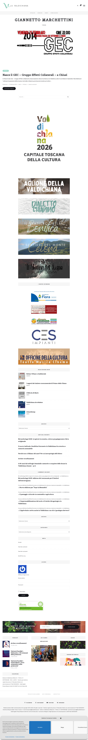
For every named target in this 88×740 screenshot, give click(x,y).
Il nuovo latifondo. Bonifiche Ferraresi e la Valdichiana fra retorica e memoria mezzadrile (42, 447)
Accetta (40, 727)
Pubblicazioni (54, 13)
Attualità (32, 13)
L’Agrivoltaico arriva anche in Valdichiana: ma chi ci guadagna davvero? (44, 510)
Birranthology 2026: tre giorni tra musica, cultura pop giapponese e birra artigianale (43, 440)
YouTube (51, 703)
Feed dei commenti (23, 551)
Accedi (19, 542)
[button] (61, 718)
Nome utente (21, 578)
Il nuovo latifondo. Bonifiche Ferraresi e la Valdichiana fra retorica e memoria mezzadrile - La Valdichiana (43, 485)
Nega (62, 727)
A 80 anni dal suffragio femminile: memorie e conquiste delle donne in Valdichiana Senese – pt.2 (42, 465)
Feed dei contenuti (22, 547)
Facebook (29, 703)
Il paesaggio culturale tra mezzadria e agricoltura (37, 494)
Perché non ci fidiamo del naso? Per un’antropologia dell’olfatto (40, 453)
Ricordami (22, 592)
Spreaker (61, 703)
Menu (84, 5)
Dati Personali (46, 694)
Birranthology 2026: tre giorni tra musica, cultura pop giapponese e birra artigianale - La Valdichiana (42, 476)
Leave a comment (32, 84)
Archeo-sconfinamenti (26, 458)
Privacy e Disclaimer (10, 737)
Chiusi (6, 70)
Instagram (40, 703)
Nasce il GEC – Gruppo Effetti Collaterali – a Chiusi (35, 74)
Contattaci (56, 694)
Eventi (46, 13)
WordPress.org (21, 556)
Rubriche (40, 13)
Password (20, 585)
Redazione (5, 84)
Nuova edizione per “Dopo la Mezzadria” (33, 487)
